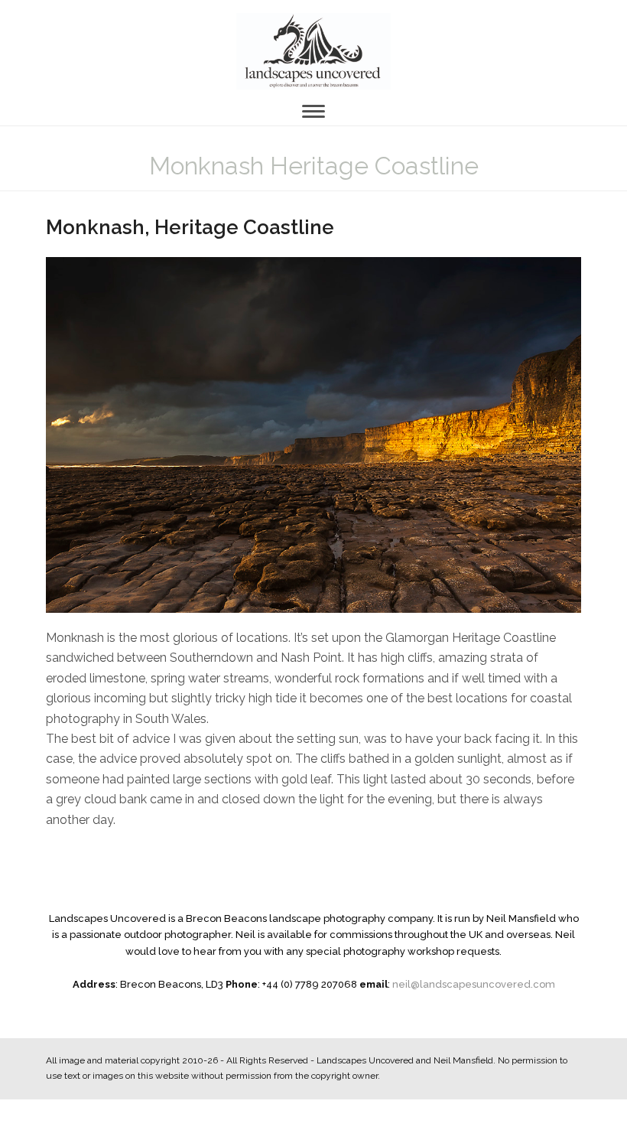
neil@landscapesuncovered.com (473, 984)
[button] (313, 111)
